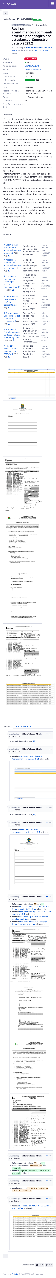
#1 (50, 734)
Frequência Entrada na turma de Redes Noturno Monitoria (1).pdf (12, 333)
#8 (50, 1198)
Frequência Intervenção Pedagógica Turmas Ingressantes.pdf (11, 281)
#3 (50, 807)
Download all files (52, 241)
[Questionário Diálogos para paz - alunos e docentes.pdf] (22, 596)
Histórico (8, 726)
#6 (50, 1156)
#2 (50, 749)
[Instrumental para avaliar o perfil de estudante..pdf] (22, 540)
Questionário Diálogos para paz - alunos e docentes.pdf (12, 317)
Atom (40, 1264)
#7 (50, 1181)
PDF (50, 1264)
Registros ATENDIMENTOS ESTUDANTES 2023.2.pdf (11, 350)
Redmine (15, 1274)
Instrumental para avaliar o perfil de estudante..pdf (11, 300)
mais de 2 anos (41, 50)
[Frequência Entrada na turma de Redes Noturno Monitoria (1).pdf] (22, 651)
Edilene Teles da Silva (36, 47)
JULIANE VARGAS (31, 66)
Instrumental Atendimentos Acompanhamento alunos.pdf (12, 248)
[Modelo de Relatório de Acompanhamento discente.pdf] (22, 428)
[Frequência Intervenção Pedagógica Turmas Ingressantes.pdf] (22, 484)
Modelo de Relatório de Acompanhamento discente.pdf (12, 263)
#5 (50, 896)
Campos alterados (23, 726)
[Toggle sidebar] (1, 10)
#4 (50, 822)
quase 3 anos (14, 736)
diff (34, 741)
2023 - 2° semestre (32, 69)
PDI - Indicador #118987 (21, 25)
